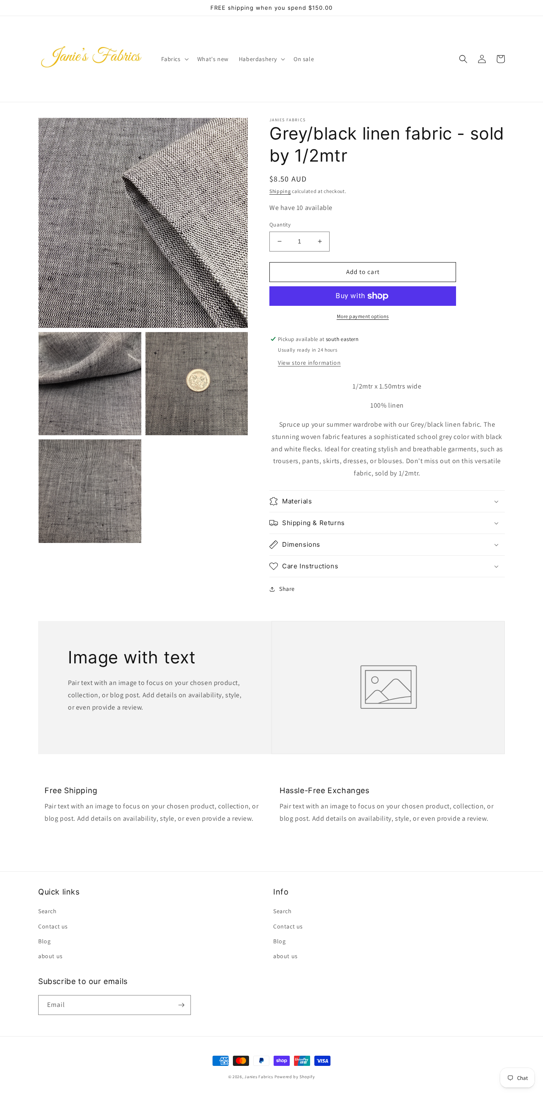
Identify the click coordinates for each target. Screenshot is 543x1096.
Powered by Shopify (294, 1076)
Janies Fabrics (258, 1076)
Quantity (280, 224)
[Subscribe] (181, 1005)
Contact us (53, 926)
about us (50, 956)
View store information (309, 362)
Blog (44, 941)
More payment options (363, 316)
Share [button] (287, 589)
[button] (174, 59)
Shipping (280, 191)
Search (47, 911)
